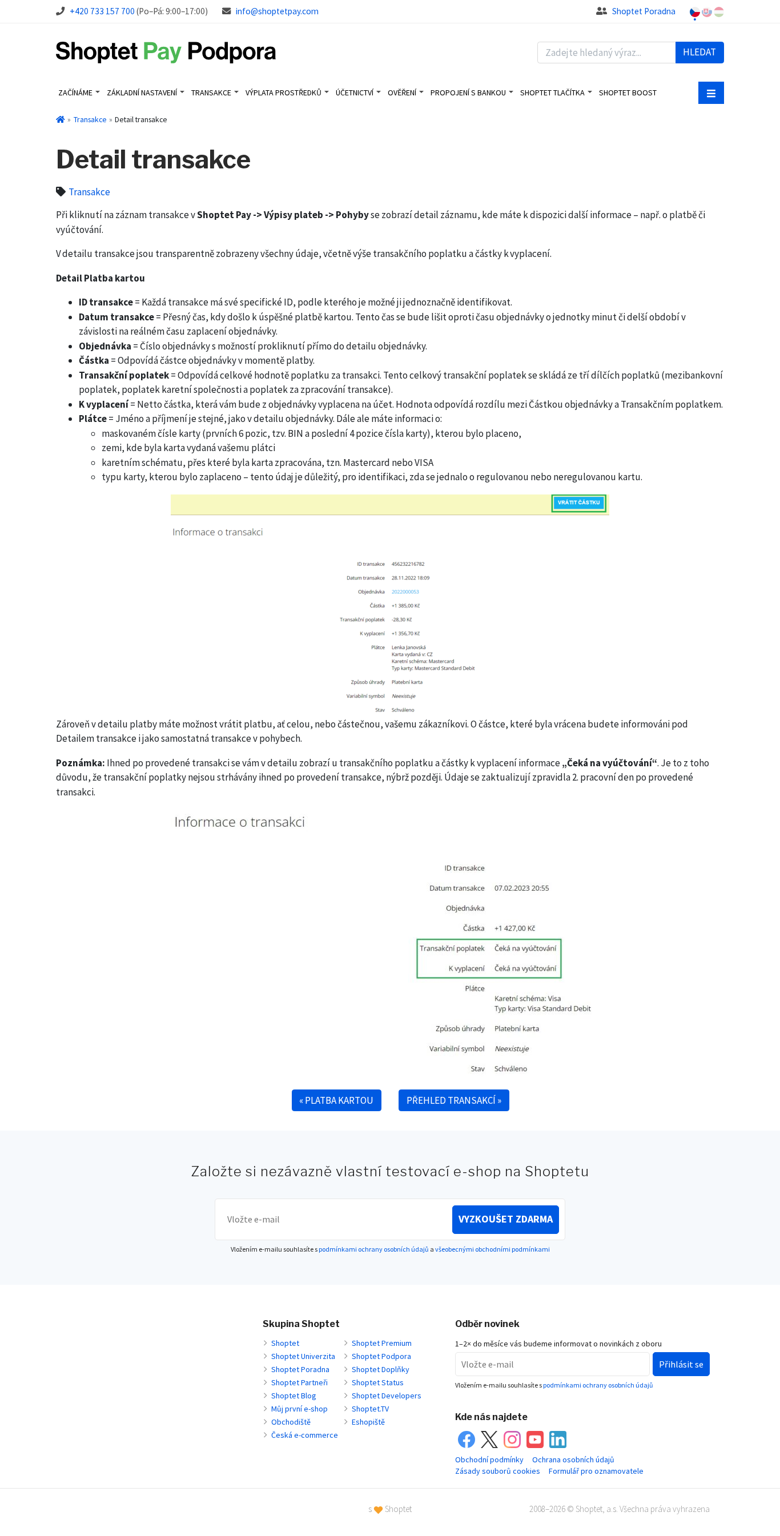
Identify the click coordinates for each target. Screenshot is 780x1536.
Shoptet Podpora (381, 1356)
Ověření (402, 92)
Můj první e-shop (299, 1409)
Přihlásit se (681, 1364)
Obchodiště (291, 1422)
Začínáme (75, 92)
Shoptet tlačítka (552, 92)
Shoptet (285, 1343)
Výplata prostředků (283, 92)
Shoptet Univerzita (303, 1356)
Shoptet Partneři (299, 1382)
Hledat (699, 52)
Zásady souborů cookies (497, 1471)
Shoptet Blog (293, 1395)
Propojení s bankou (468, 92)
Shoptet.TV (370, 1409)
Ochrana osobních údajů (573, 1459)
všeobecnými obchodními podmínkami (492, 1249)
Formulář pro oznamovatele (596, 1471)
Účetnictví (354, 92)
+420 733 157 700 (102, 11)
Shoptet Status (378, 1382)
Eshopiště (368, 1422)
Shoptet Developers (386, 1395)
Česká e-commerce (304, 1435)
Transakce (211, 92)
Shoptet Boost (628, 92)
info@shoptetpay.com (277, 11)
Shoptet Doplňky (380, 1369)
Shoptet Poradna (644, 11)
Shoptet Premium (382, 1343)
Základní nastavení (142, 92)
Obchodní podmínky (489, 1459)
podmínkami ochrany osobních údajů (374, 1249)
